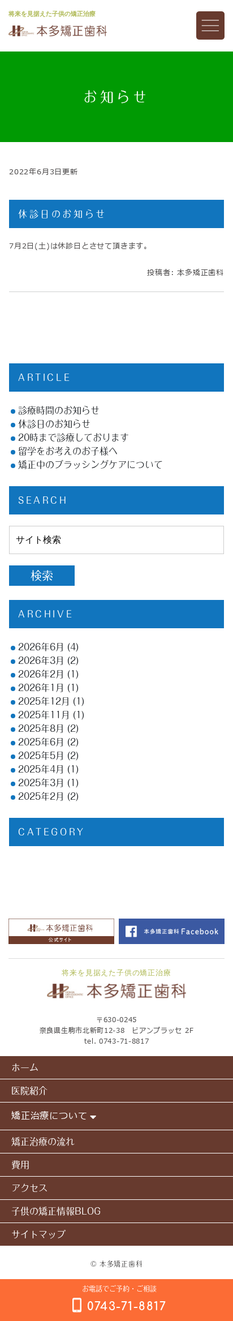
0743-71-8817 (124, 1041)
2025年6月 (41, 742)
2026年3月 (41, 660)
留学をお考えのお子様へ (68, 451)
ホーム (24, 1067)
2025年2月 (41, 796)
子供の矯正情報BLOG (56, 1211)
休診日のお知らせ (62, 213)
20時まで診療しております (73, 437)
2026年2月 (41, 674)
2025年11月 (44, 714)
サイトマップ (38, 1234)
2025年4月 (41, 769)
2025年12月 (44, 701)
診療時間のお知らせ (59, 410)
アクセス (29, 1188)
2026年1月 (41, 687)
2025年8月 (41, 728)
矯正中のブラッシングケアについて (90, 464)
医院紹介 (29, 1090)
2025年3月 (41, 782)
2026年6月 (41, 646)
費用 (20, 1164)
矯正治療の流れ (43, 1141)
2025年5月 (41, 755)
